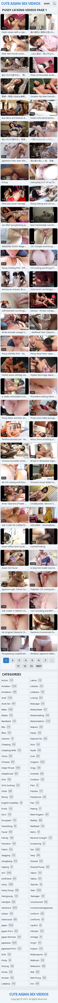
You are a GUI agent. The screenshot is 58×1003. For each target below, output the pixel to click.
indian (7, 913)
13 (31, 666)
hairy (7, 884)
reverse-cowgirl (41, 837)
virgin (35, 942)
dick (6, 779)
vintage (36, 936)
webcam (37, 960)
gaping (7, 866)
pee (34, 802)
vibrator (36, 931)
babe (6, 709)
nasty (35, 732)
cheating (8, 744)
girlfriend (8, 878)
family (7, 837)
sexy (35, 855)
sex (35, 849)
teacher (36, 884)
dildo (6, 791)
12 (25, 666)
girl (6, 872)
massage (37, 703)
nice (35, 744)
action (7, 680)
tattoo (35, 878)
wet (34, 971)
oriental (36, 773)
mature (36, 726)
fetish (6, 849)
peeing (35, 808)
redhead (37, 826)
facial (6, 831)
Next (38, 666)
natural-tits (38, 738)
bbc (5, 726)
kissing (7, 966)
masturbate (38, 709)
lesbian (36, 686)
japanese (8, 942)
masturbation (40, 721)
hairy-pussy (9, 890)
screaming (37, 843)
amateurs (8, 691)
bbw (6, 732)
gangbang (9, 861)
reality (36, 820)
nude (35, 750)
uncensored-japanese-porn (41, 908)
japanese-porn (11, 948)
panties (36, 791)
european (8, 820)
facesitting (8, 826)
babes (6, 715)
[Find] (54, 3)
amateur (8, 686)
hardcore (9, 907)
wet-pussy (38, 977)
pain (34, 785)
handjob (8, 901)
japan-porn (9, 931)
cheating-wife (11, 750)
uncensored (38, 901)
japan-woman (11, 936)
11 (18, 666)
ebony (7, 796)
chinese (7, 761)
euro (6, 814)
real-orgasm (39, 814)
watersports (38, 954)
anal (6, 697)
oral (35, 756)
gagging (8, 855)
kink (6, 954)
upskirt (35, 925)
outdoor (37, 779)
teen (35, 890)
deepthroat (9, 773)
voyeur (36, 948)
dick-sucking (10, 785)
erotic (6, 808)
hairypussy (9, 896)
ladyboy (8, 983)
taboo (35, 872)
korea (6, 971)
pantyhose (38, 796)
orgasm (37, 761)
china (6, 756)
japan (7, 925)
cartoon (7, 738)
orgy (35, 767)
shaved (36, 861)
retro (35, 831)
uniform (37, 913)
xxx (34, 983)
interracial (9, 919)
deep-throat (10, 767)
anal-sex (8, 703)
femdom (8, 843)
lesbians (37, 691)
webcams (37, 966)
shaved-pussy (39, 866)
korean (7, 977)
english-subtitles (11, 802)
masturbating (39, 715)
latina (35, 680)
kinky (6, 960)
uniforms (37, 919)
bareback (8, 721)
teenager (37, 896)
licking (36, 697)
